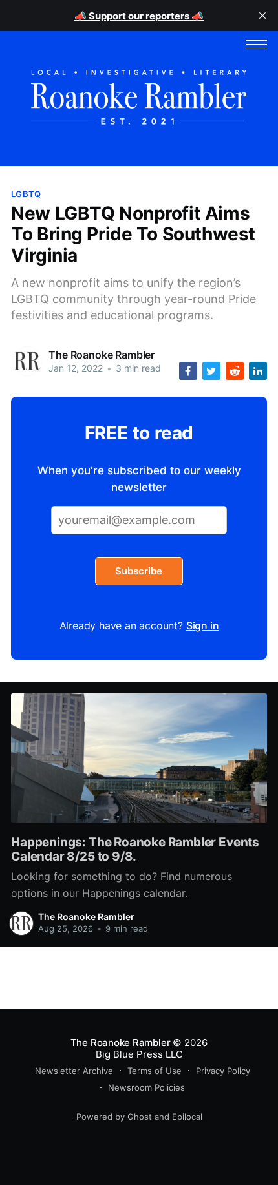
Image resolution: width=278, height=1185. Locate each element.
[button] (256, 44)
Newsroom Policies (146, 1087)
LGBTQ (26, 194)
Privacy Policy (223, 1070)
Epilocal (187, 1116)
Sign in (202, 625)
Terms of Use (154, 1070)
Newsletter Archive (74, 1070)
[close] (262, 15)
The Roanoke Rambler (101, 354)
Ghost (139, 1116)
